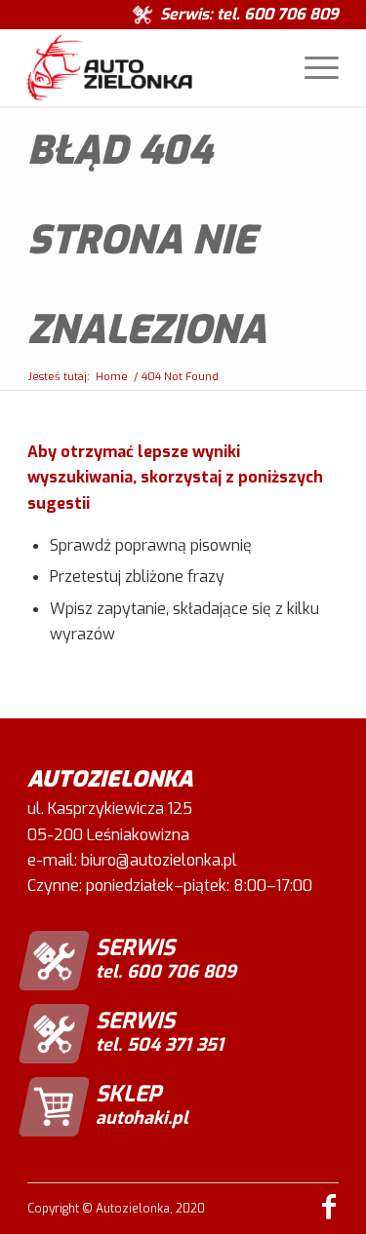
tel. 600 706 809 (278, 14)
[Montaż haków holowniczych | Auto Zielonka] (151, 67)
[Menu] (312, 67)
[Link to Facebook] (329, 1206)
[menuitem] (312, 67)
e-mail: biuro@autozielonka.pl (132, 860)
